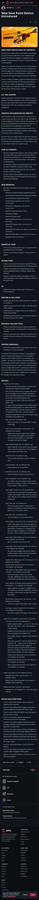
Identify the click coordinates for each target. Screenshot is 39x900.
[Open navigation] (3, 2)
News (3, 853)
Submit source (24, 869)
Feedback (23, 874)
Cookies (4, 887)
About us (4, 866)
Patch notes (24, 837)
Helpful (21, 762)
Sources (4, 869)
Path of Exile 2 (24, 850)
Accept (33, 895)
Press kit (4, 871)
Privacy (3, 882)
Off (30, 762)
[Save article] (36, 22)
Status (3, 876)
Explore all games (25, 832)
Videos (22, 844)
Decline (25, 895)
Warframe (23, 860)
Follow (33, 770)
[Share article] (30, 22)
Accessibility (24, 876)
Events (3, 858)
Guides (22, 842)
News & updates (25, 839)
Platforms (23, 834)
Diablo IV (23, 853)
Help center (24, 866)
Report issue (24, 871)
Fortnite (23, 855)
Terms (3, 885)
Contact (4, 874)
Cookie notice (11, 896)
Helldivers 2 (24, 858)
